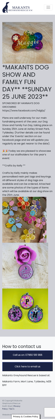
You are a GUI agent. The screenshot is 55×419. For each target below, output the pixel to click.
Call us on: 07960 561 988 (27, 355)
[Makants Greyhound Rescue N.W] (17, 7)
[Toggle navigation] (48, 7)
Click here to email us (27, 366)
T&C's (11, 409)
